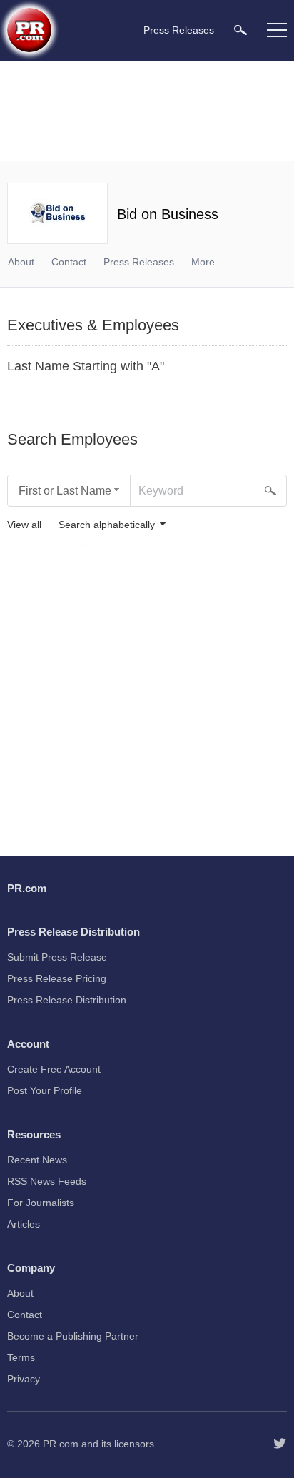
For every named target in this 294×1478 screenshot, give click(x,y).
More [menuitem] (203, 262)
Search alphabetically (107, 525)
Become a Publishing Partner (72, 1336)
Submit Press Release (57, 957)
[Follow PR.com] (280, 1444)
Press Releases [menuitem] (178, 30)
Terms (21, 1357)
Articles (23, 1224)
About (21, 262)
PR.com (60, 1443)
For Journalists (40, 1202)
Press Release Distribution (66, 1000)
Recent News (37, 1159)
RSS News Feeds (46, 1181)
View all (24, 525)
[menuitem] (240, 30)
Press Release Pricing (56, 978)
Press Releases (138, 262)
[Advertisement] (147, 111)
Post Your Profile (44, 1090)
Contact (68, 262)
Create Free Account (54, 1069)
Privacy (23, 1379)
